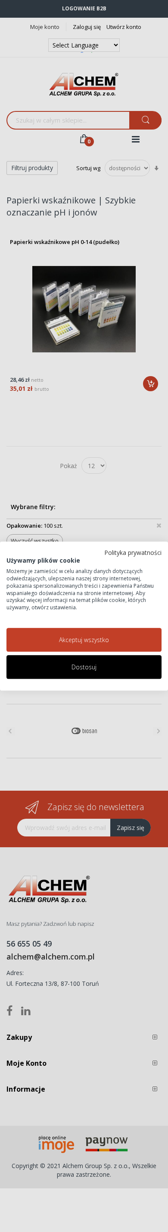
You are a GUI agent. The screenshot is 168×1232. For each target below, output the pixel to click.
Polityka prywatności (133, 552)
